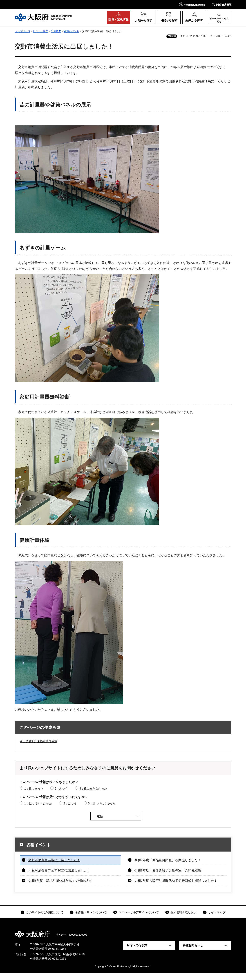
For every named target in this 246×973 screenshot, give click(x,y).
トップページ (22, 31)
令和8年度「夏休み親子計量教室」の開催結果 (167, 870)
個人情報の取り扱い (183, 912)
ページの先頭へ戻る (232, 931)
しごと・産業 (40, 31)
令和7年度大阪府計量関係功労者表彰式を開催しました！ (175, 880)
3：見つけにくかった (102, 803)
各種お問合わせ (193, 945)
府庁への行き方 (137, 945)
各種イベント (71, 31)
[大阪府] (43, 17)
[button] (192, 4)
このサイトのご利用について (44, 912)
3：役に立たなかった (93, 788)
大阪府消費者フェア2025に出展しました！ (59, 870)
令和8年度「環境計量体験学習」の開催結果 (60, 880)
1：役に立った (33, 788)
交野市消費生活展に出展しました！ (54, 860)
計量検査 (56, 31)
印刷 (173, 36)
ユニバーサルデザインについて (138, 912)
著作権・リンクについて (91, 912)
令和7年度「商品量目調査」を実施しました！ (167, 860)
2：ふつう (61, 788)
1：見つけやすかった (38, 803)
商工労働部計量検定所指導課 (38, 741)
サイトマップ (216, 912)
